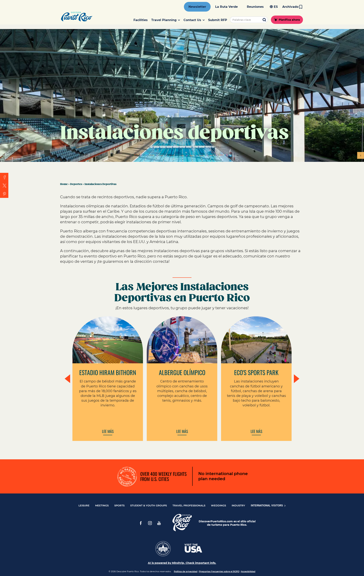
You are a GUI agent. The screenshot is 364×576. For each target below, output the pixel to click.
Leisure (83, 505)
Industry (238, 505)
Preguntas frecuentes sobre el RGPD (219, 571)
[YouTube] (159, 523)
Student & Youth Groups (148, 505)
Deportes (76, 184)
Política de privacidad (185, 571)
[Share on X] (4, 185)
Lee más (108, 431)
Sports (119, 505)
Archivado (290, 7)
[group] (182, 378)
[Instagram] (150, 523)
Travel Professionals (189, 505)
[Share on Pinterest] (4, 194)
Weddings (218, 505)
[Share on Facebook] (4, 177)
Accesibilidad (248, 571)
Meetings (102, 505)
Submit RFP (217, 20)
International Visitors (267, 505)
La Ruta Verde (226, 7)
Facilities (140, 20)
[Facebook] (141, 523)
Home (64, 184)
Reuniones (255, 7)
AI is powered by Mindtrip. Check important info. (182, 563)
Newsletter (197, 7)
